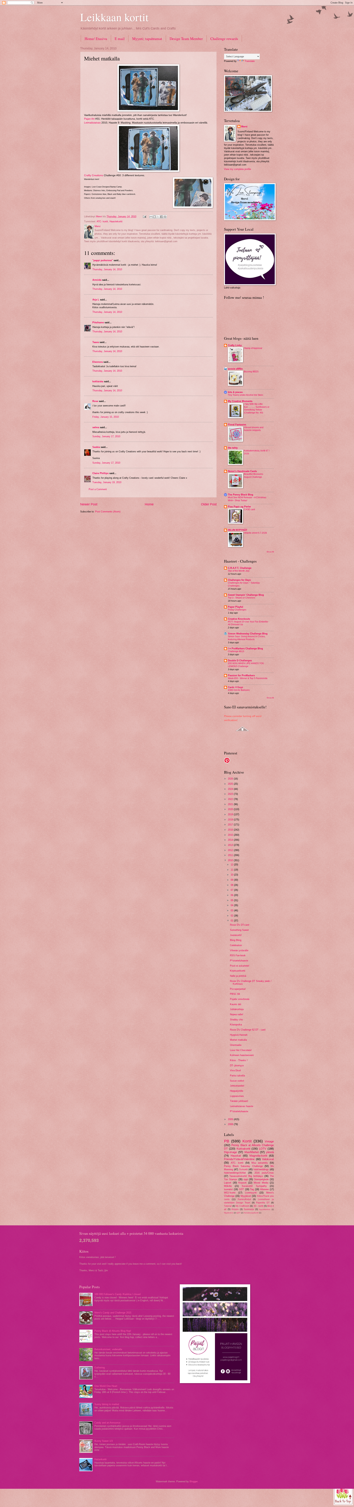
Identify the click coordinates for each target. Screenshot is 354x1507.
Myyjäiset (246, 1196)
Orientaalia (235, 1045)
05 (232, 900)
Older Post (209, 504)
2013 (231, 845)
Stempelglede (261, 1179)
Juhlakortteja (237, 1009)
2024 (231, 789)
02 (232, 915)
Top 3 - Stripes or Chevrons (241, 597)
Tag (252, 1189)
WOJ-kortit (229, 1192)
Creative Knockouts (239, 618)
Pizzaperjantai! (238, 989)
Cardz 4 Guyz (235, 687)
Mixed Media (261, 1182)
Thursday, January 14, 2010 (107, 269)
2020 (231, 809)
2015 (231, 834)
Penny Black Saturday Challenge (243, 1166)
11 (232, 869)
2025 (231, 783)
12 (232, 864)
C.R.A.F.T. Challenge (239, 568)
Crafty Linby (235, 345)
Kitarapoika (236, 1024)
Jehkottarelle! (237, 1085)
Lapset (227, 1182)
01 (232, 920)
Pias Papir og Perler (239, 506)
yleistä (270, 1152)
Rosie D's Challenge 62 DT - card (247, 1029)
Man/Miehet (251, 1152)
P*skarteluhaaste (239, 960)
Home (149, 504)
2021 (231, 804)
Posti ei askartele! (239, 965)
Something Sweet (239, 930)
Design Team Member (186, 38)
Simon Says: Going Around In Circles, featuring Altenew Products (246, 638)
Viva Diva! (235, 1070)
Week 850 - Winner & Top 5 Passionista (247, 678)
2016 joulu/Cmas (264, 1172)
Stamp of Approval (253, 348)
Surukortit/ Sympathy (254, 1186)
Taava (95, 342)
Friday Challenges (237, 609)
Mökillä (228, 1186)
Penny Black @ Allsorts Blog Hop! (112, 1330)
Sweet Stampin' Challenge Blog (246, 595)
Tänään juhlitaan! (239, 1101)
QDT (238, 1213)
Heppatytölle (236, 1091)
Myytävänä (228, 1213)
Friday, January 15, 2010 (105, 416)
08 (232, 885)
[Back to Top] (343, 1495)
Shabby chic (236, 1019)
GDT (241, 1189)
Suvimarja (249, 1209)
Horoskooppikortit (251, 1213)
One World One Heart (105, 1386)
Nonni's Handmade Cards (242, 471)
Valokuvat (268, 1159)
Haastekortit (116, 221)
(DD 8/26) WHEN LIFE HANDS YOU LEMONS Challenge (246, 665)
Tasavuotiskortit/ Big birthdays (246, 1176)
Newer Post (88, 504)
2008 (231, 1124)
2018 (231, 819)
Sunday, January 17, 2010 (106, 436)
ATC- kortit (102, 221)
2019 (231, 814)
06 (232, 895)
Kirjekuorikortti (237, 970)
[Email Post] (144, 216)
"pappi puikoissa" (102, 260)
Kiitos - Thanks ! (239, 1060)
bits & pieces (235, 392)
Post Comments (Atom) (107, 511)
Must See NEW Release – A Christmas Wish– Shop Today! (247, 499)
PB (226, 1141)
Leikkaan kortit (114, 17)
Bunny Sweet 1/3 (103, 1441)
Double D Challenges (240, 660)
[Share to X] (158, 217)
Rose (95, 401)
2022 (231, 799)
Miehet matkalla (238, 1039)
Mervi (244, 126)
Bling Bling (235, 940)
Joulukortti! (236, 935)
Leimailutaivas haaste (241, 1106)
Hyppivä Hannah (238, 1034)
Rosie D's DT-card (239, 924)
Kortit (247, 1141)
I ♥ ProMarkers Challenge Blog (245, 648)
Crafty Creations (93, 175)
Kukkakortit (243, 1148)
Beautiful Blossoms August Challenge (253, 475)
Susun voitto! (237, 1080)
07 (232, 890)
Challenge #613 (236, 651)
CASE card (249, 509)
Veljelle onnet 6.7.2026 (255, 533)
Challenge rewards (224, 38)
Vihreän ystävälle (239, 950)
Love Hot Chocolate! (241, 1050)
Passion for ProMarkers (241, 675)
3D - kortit (258, 1206)
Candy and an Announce (107, 1422)
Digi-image (230, 1152)
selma (95, 427)
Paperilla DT (263, 1203)
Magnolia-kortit (258, 1155)
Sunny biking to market (106, 1404)
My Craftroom (242, 1206)
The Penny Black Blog (240, 494)
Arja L (95, 299)
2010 (231, 860)
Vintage (269, 1141)
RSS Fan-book (238, 955)
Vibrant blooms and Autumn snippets (253, 429)
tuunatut (228, 1189)
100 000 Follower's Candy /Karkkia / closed (117, 1294)
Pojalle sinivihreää (239, 999)
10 (232, 874)
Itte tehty (233, 447)
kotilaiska (97, 381)
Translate (250, 61)
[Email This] (151, 217)
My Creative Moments (240, 401)
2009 (231, 1119)
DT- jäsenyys (237, 1065)
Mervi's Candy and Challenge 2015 (112, 1312)
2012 (231, 850)
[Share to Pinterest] (165, 217)
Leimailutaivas (92, 122)
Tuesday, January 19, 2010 (106, 482)
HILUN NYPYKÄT (237, 530)
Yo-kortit (243, 1169)
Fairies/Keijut (244, 1199)
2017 (231, 824)
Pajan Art (89, 118)
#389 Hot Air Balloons (239, 690)
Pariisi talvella (237, 1075)
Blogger (193, 1481)
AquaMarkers (264, 1209)
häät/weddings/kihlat (235, 1172)
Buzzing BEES (251, 371)
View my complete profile (237, 169)
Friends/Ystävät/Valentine (239, 1159)
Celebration (236, 945)
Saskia (96, 447)
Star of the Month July (238, 571)
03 (232, 910)
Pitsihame (98, 322)
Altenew (264, 1189)
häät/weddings (261, 1169)
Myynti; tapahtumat (147, 38)
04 (232, 905)
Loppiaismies (237, 1096)
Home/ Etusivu (96, 38)
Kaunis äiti (235, 1004)
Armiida (96, 280)
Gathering (99, 1367)
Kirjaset (242, 1182)
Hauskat (236, 1155)
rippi (246, 1179)
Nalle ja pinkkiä (238, 975)
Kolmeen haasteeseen (242, 1055)
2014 (231, 839)
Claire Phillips (100, 473)
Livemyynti (251, 1192)
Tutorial (228, 1206)
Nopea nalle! (236, 1014)
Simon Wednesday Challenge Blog (248, 633)
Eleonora (97, 362)
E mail (120, 38)
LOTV (262, 1148)
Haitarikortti (100, 1459)
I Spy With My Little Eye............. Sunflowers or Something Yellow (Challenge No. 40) (256, 408)
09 (232, 879)
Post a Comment (98, 489)
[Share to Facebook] (161, 217)
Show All (270, 552)
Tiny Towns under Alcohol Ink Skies (245, 395)
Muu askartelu (259, 1162)
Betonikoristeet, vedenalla (108, 1349)
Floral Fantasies (237, 424)
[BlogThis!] (154, 217)
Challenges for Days (239, 580)
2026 (231, 778)
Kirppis (235, 1209)
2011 (231, 855)
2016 (231, 829)
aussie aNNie (235, 368)
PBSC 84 (235, 994)
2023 (231, 794)
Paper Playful (235, 606)
